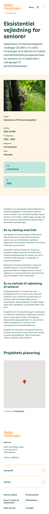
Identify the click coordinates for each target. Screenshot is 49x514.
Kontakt (7, 482)
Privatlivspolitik (32, 495)
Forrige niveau (11, 13)
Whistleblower (32, 500)
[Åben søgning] (42, 7)
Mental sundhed (10, 495)
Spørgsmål (8, 470)
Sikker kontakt (9, 508)
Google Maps (19, 411)
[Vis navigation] (34, 7)
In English (30, 508)
